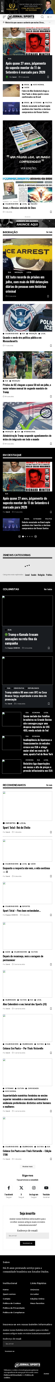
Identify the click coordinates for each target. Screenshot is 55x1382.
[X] (21, 1191)
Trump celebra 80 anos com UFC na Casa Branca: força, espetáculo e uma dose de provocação (26, 695)
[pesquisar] (42, 17)
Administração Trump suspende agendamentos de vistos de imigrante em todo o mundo (27, 437)
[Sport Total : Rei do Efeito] (27, 806)
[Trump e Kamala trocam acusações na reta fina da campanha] (27, 611)
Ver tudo (49, 232)
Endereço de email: (27, 1230)
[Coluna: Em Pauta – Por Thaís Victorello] (27, 1028)
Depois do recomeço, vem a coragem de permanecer (23, 958)
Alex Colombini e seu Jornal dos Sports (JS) (25, 1004)
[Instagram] (34, 1191)
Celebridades (10, 1000)
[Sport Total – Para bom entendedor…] (27, 893)
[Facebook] (9, 1191)
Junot (14, 77)
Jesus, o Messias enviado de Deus (19, 208)
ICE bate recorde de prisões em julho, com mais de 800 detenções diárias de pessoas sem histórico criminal (27, 284)
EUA (9, 59)
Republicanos (33, 688)
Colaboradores (11, 204)
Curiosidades (33, 1088)
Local (24, 204)
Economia (36, 712)
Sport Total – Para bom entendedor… (22, 910)
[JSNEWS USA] (21, 17)
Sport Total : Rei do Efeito (16, 827)
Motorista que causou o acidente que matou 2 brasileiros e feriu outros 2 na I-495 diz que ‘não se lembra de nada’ (25, 22)
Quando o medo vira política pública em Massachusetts (22, 339)
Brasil (26, 85)
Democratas (19, 688)
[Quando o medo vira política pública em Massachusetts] (27, 318)
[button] (49, 22)
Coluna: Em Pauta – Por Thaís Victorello (23, 1048)
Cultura (34, 952)
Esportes (10, 823)
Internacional (29, 431)
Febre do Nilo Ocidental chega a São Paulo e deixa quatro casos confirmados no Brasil (35, 93)
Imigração (19, 272)
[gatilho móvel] (5, 17)
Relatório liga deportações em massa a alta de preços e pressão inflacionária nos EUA (37, 767)
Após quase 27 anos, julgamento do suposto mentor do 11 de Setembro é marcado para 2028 (26, 67)
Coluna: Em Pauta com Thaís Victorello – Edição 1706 (27, 1153)
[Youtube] (46, 1191)
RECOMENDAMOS (14, 785)
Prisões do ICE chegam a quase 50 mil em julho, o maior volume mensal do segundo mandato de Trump (27, 388)
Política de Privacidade (13, 1375)
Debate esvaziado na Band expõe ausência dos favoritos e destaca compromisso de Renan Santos (36, 109)
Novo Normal (38, 85)
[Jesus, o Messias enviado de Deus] (27, 190)
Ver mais (49, 785)
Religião (34, 204)
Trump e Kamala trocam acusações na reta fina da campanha (21, 639)
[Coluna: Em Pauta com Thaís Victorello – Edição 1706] (27, 1130)
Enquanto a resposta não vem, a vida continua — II (26, 870)
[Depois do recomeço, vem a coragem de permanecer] (27, 936)
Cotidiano (37, 102)
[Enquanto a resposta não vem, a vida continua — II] (27, 850)
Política (48, 102)
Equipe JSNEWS (14, 648)
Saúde (26, 87)
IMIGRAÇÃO (10, 232)
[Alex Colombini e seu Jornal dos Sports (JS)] (27, 984)
